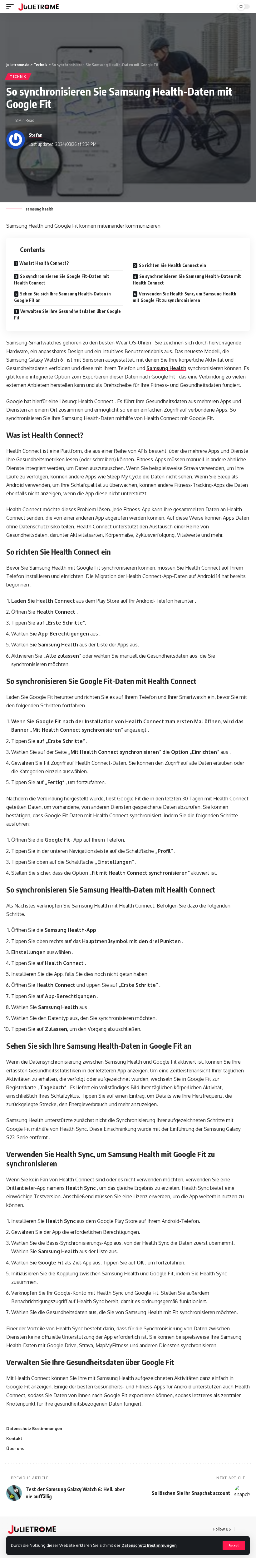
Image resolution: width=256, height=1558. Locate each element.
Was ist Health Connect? (44, 263)
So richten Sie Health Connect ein (172, 265)
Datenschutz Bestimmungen (149, 1545)
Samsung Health (166, 368)
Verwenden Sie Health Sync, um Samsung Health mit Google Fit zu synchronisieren (184, 297)
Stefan (35, 135)
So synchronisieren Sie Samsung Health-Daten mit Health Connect (187, 279)
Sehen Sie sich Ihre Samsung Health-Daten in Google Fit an (62, 297)
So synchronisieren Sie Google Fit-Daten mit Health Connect (61, 279)
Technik (18, 76)
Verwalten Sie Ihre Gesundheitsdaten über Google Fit (67, 314)
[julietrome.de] (38, 6)
